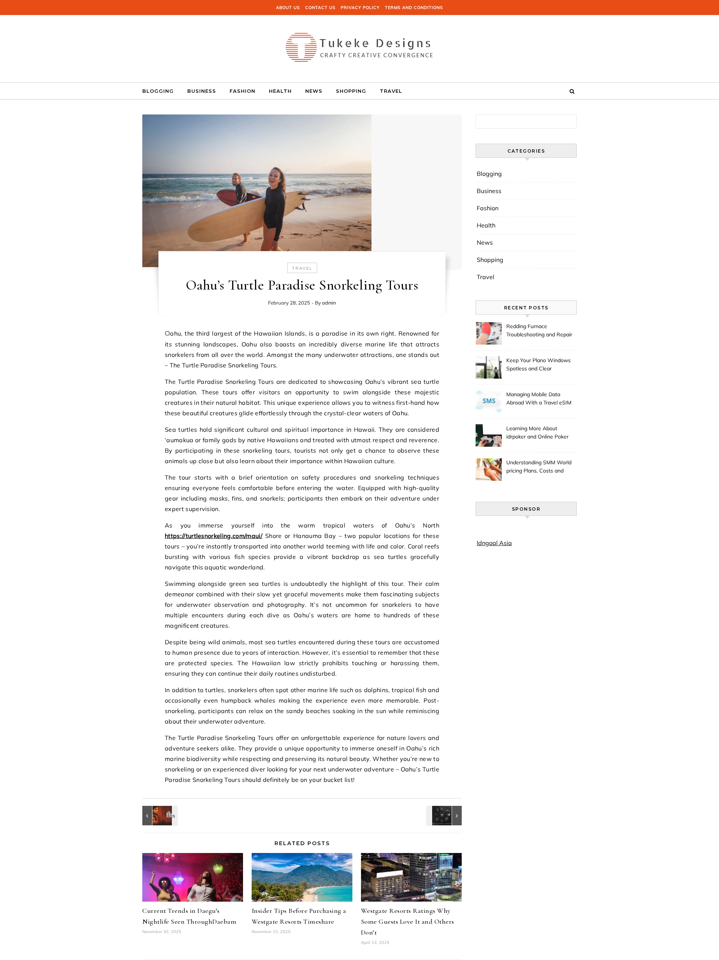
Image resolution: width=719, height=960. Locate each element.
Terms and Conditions (414, 7)
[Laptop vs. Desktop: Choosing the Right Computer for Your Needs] (445, 815)
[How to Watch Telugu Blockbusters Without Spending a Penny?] (159, 815)
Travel (391, 91)
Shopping (351, 91)
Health (280, 91)
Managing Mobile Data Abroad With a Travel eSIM (538, 398)
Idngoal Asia (494, 543)
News (313, 91)
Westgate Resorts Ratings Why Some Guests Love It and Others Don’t (407, 921)
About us (288, 7)
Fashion (242, 91)
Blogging (158, 91)
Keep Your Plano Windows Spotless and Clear (538, 364)
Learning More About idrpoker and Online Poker (537, 432)
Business (201, 91)
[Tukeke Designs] (359, 46)
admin (329, 303)
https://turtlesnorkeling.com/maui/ (214, 535)
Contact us (320, 7)
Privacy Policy (360, 7)
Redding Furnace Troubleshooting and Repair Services (539, 331)
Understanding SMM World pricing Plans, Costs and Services (538, 467)
